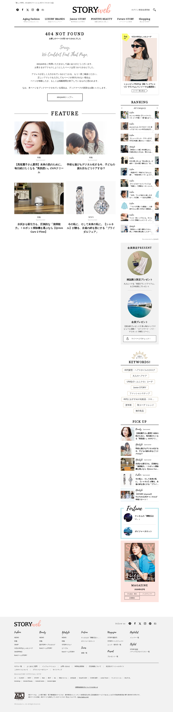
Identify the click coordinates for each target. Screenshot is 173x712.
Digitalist (134, 632)
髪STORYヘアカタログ (47, 645)
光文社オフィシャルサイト (115, 666)
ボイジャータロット (143, 531)
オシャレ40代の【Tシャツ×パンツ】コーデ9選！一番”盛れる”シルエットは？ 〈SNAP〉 (141, 118)
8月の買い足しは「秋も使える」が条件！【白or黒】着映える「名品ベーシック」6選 (141, 163)
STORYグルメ (67, 645)
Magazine (112, 632)
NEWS (16, 637)
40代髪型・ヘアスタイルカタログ (139, 370)
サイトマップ (57, 670)
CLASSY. (21, 678)
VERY (29, 678)
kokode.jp (17, 681)
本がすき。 (127, 678)
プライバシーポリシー (40, 670)
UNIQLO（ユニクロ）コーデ (140, 382)
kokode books (40, 681)
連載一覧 (84, 653)
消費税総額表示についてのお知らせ (86, 687)
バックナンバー (147, 594)
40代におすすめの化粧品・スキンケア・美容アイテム (140, 399)
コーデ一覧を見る (139, 91)
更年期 (128, 405)
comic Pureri (104, 678)
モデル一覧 (18, 666)
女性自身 (73, 678)
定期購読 (132, 598)
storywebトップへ (65, 97)
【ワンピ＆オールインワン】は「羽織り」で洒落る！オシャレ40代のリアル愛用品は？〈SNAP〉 (140, 186)
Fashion (17, 632)
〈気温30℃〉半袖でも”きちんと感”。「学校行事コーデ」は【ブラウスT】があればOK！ (141, 175)
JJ (15, 678)
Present (111, 651)
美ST (49, 678)
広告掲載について (95, 666)
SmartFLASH (83, 678)
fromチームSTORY (20, 655)
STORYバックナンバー (115, 641)
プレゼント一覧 (113, 656)
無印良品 (140, 411)
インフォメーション (49, 666)
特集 (15, 641)
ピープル (65, 648)
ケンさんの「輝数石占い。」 (91, 637)
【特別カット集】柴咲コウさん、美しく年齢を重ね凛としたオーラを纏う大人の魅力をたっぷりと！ (140, 231)
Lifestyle (66, 632)
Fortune (84, 632)
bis (55, 678)
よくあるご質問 (32, 666)
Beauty (42, 632)
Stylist (133, 644)
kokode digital (51, 681)
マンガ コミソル (116, 678)
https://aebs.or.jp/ (83, 697)
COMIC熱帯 (94, 678)
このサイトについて (21, 670)
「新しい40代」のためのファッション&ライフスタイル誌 (34, 3)
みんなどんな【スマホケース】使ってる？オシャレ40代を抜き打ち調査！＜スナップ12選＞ (140, 129)
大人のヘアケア (140, 376)
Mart (43, 678)
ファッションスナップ (140, 393)
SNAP (16, 645)
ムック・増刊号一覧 (114, 645)
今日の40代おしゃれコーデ (23, 648)
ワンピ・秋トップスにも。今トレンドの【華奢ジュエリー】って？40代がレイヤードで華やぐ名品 (140, 220)
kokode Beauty (28, 681)
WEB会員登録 (79, 666)
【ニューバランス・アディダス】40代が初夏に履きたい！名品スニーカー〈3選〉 (140, 141)
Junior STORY (139, 387)
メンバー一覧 (134, 637)
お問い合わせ (65, 666)
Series (83, 648)
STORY (36, 678)
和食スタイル (63, 678)
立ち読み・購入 (132, 594)
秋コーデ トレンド (145, 405)
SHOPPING (18, 652)
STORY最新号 (112, 637)
